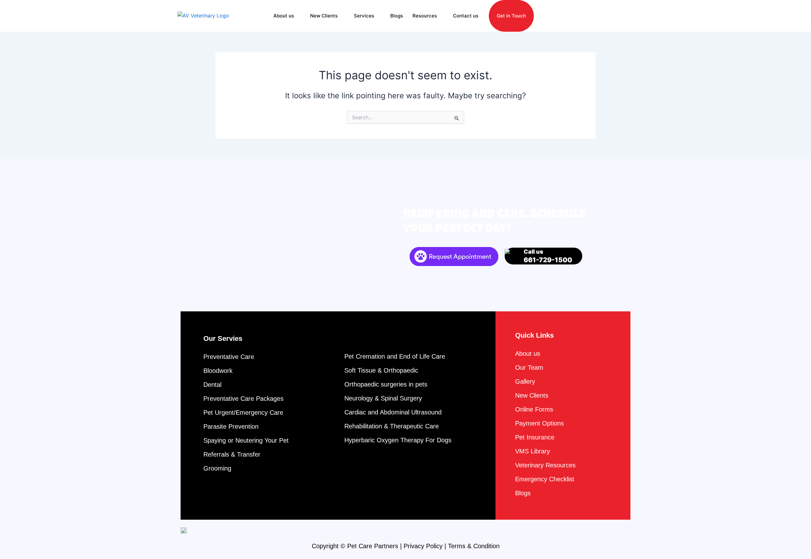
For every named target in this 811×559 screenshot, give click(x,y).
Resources (424, 16)
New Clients (324, 16)
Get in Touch (511, 16)
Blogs (396, 16)
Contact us (465, 16)
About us (283, 16)
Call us (548, 256)
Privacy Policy (423, 546)
